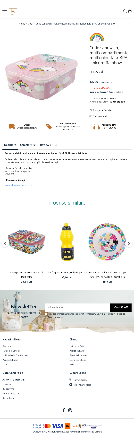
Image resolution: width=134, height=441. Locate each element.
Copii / (31, 24)
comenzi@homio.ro (82, 385)
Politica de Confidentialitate (15, 355)
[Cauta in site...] (125, 11)
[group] (41, 68)
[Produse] (5, 12)
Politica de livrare (10, 360)
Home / (23, 24)
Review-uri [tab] (48, 145)
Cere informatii (99, 116)
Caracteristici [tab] (28, 145)
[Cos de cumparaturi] (130, 11)
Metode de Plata (76, 346)
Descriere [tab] (10, 145)
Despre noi (7, 346)
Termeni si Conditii (11, 351)
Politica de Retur (76, 351)
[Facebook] (64, 411)
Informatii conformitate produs (19, 185)
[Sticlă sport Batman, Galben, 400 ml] (67, 242)
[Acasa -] (22, 12)
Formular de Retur (77, 360)
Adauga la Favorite (101, 110)
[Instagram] (70, 411)
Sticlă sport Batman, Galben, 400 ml (67, 272)
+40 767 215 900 (80, 380)
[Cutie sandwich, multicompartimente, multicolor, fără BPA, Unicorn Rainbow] (41, 68)
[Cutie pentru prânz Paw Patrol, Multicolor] (26, 242)
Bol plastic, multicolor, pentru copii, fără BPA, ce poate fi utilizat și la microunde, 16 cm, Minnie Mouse (107, 274)
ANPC (72, 364)
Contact (6, 364)
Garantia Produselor (78, 355)
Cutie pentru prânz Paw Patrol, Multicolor (26, 274)
